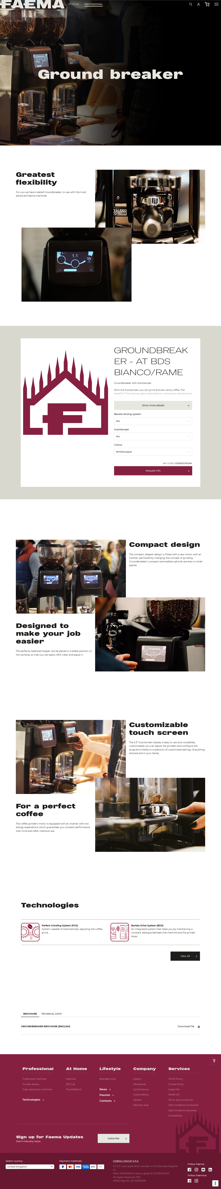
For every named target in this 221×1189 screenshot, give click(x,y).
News (103, 1089)
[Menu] (216, 4)
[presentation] (110, 594)
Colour (118, 444)
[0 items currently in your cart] (207, 4)
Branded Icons (107, 1078)
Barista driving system (127, 414)
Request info (153, 470)
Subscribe (113, 1138)
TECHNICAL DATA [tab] (51, 1013)
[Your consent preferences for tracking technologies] (215, 1183)
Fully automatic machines (37, 1089)
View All (185, 956)
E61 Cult (70, 1084)
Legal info (174, 1089)
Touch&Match (73, 1089)
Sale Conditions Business (182, 1110)
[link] (198, 4)
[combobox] (153, 420)
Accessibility (175, 1115)
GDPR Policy (175, 1078)
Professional (93, 4)
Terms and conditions (180, 1099)
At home (73, 4)
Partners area (141, 1105)
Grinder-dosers (30, 1084)
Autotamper (121, 429)
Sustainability (141, 1094)
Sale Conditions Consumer (183, 1105)
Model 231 (173, 1094)
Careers (137, 1099)
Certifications (141, 1089)
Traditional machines (34, 1078)
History (137, 1078)
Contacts (105, 1100)
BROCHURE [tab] (30, 1013)
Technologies (31, 1099)
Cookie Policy (176, 1084)
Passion (105, 1095)
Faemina (71, 1078)
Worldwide (139, 1084)
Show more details (153, 405)
